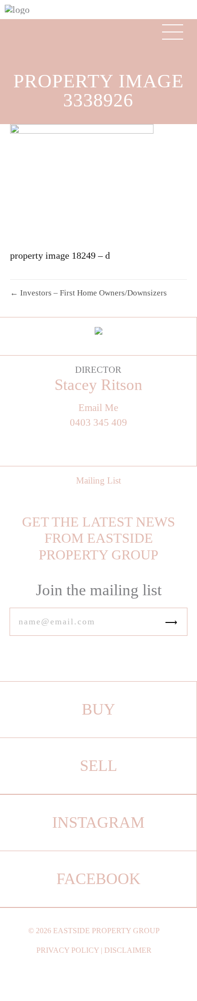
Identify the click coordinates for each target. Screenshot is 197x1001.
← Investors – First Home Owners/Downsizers (88, 292)
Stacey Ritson (98, 385)
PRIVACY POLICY (67, 950)
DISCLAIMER (128, 950)
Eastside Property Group (106, 931)
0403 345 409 (98, 423)
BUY (98, 709)
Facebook (98, 878)
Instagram (98, 822)
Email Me (98, 408)
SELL (98, 765)
